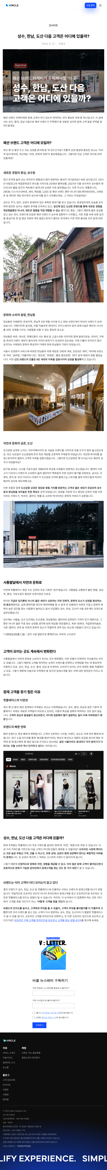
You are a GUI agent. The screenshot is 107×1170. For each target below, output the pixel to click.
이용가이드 (8, 1057)
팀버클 (6, 1099)
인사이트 (7, 1085)
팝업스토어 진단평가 (31, 1057)
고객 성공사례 (9, 1080)
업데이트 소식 (9, 1062)
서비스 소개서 (9, 1053)
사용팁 (6, 1094)
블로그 (6, 1075)
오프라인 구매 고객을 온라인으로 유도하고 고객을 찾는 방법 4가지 (48, 920)
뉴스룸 (6, 1067)
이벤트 (6, 1089)
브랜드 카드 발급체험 (31, 1053)
